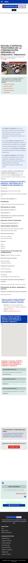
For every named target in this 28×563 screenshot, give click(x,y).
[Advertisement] (14, 28)
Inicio (2, 528)
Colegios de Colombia (6, 540)
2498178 (11, 309)
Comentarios (7, 92)
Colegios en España (6, 554)
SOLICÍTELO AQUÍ (14, 505)
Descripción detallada (9, 84)
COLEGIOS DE (14, 6)
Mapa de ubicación (8, 88)
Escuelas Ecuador (6, 545)
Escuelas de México (6, 547)
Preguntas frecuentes (9, 90)
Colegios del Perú (5, 538)
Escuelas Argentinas (6, 542)
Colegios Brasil (5, 551)
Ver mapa (3, 59)
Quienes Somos (5, 530)
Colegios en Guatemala (7, 549)
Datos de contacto (8, 86)
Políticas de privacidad (6, 532)
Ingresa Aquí (14, 447)
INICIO (14, 10)
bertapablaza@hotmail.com (14, 311)
